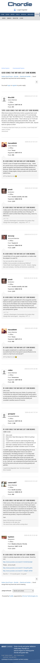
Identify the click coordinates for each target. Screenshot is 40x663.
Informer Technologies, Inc (30, 596)
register (14, 85)
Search (9, 18)
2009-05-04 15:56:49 (31, 369)
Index (3, 18)
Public (18, 14)
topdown (11, 537)
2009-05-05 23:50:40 (30, 535)
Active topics (5, 68)
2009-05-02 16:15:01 (31, 142)
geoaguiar (11, 414)
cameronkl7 (12, 483)
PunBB (11, 596)
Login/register (22, 10)
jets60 (10, 189)
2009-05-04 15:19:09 (31, 328)
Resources (30, 14)
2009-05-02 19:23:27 (31, 234)
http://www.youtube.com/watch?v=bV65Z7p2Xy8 (17, 562)
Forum (37, 14)
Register (15, 18)
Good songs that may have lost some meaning (19, 72)
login (8, 85)
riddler (10, 370)
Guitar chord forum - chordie (10, 76)
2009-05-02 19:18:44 (31, 188)
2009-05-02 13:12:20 (31, 96)
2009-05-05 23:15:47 (31, 481)
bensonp (11, 236)
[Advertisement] (20, 41)
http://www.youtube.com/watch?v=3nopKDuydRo (18, 568)
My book (23, 14)
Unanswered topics (18, 68)
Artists (12, 14)
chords (25, 659)
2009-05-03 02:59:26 (30, 278)
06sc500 (11, 97)
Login (21, 18)
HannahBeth (12, 143)
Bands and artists (25, 76)
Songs (7, 14)
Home (2, 14)
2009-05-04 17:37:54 (31, 412)
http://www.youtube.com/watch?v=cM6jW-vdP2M (17, 571)
